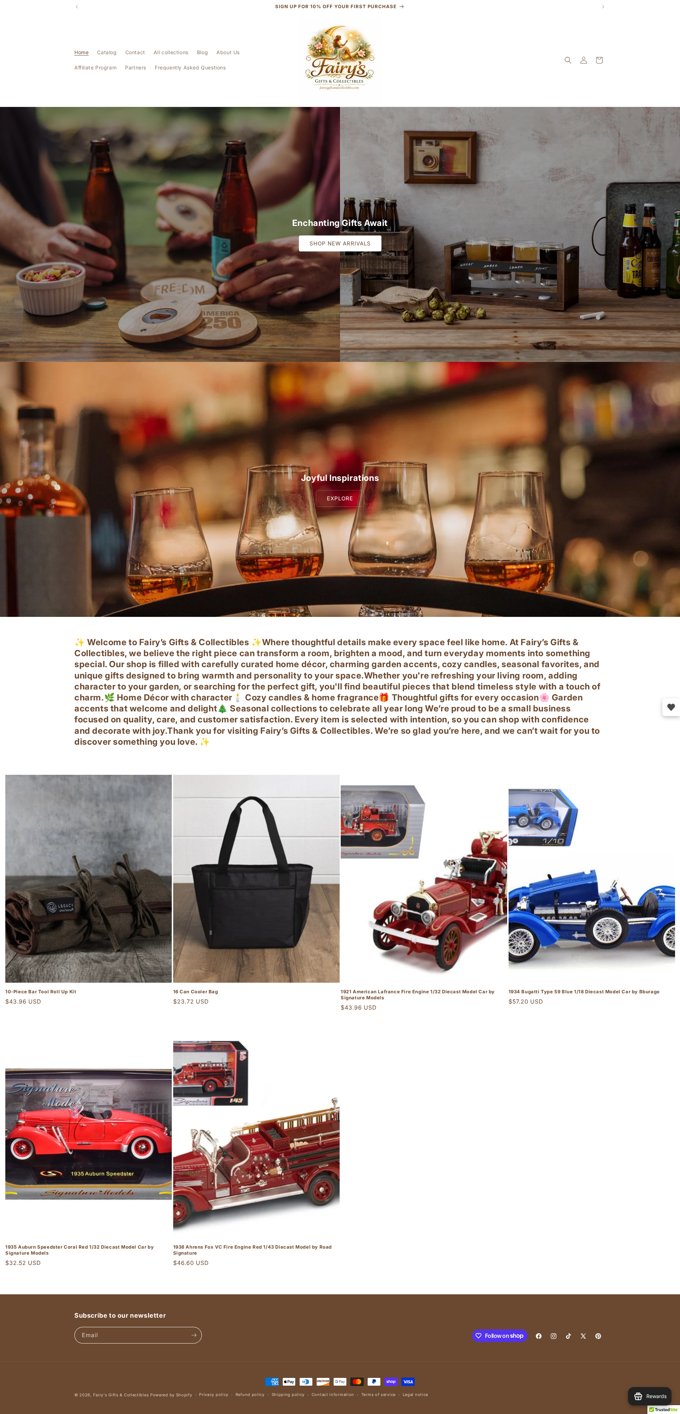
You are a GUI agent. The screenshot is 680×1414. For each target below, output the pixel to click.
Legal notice (415, 1394)
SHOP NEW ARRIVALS (340, 243)
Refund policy (250, 1394)
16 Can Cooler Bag (195, 991)
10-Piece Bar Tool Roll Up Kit (40, 991)
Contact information (333, 1394)
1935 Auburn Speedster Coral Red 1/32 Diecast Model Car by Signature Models (79, 1250)
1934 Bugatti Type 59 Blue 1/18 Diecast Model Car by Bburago (584, 991)
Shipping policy (288, 1394)
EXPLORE (340, 498)
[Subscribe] (194, 1335)
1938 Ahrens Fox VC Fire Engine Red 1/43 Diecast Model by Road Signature (252, 1250)
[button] (568, 60)
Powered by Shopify (171, 1394)
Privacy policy (213, 1394)
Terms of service (378, 1394)
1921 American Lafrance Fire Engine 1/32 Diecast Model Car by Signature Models (418, 994)
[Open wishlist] (671, 707)
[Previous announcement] (77, 6)
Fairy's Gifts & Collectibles (121, 1394)
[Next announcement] (603, 6)
